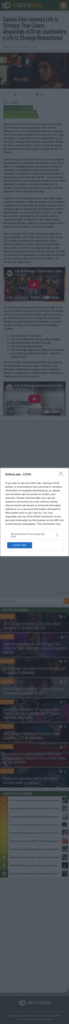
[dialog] (34, 512)
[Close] (62, 474)
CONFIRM (20, 545)
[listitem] (34, 535)
